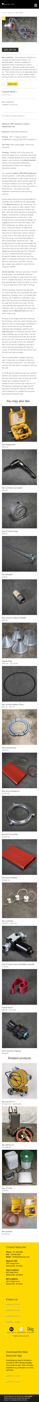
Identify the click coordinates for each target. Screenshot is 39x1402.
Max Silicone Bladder (9, 878)
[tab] (19, 115)
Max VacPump (7, 1231)
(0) (16, 92)
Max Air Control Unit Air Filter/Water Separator (18, 964)
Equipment (10, 12)
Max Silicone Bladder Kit (11, 791)
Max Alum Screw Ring (10, 834)
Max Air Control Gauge (10, 531)
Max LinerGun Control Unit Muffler (14, 618)
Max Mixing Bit (7, 574)
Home (4, 12)
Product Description (13, 115)
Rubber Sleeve (7, 1007)
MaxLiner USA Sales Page (15, 1396)
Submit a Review (7, 95)
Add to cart (12, 84)
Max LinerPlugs (7, 921)
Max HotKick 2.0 (8, 1145)
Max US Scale (7, 1188)
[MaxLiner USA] (8, 4)
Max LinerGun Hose (9, 748)
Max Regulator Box (9, 445)
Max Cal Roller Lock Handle (12, 488)
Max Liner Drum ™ (8, 1102)
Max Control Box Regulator (11, 1051)
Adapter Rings (7, 661)
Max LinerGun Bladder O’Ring (12, 704)
